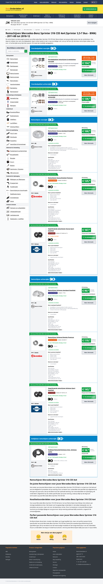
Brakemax (8, 554)
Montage (78, 2)
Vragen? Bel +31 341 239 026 (13, 2)
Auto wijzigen (92, 23)
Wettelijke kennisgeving (59, 575)
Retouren (53, 2)
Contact (86, 2)
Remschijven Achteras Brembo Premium (61, 337)
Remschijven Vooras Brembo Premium (60, 178)
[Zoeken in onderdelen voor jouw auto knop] (25, 51)
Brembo (36, 193)
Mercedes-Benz (28, 29)
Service (72, 2)
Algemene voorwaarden (59, 570)
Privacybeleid (56, 573)
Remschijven (17, 29)
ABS (35, 72)
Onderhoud (32, 557)
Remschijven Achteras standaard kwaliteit (61, 290)
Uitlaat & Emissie (33, 567)
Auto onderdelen (44, 2)
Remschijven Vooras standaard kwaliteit (61, 131)
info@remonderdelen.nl (84, 564)
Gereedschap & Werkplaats (36, 554)
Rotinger (37, 244)
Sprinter (37, 29)
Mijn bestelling (63, 2)
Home (35, 2)
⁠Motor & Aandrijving (34, 559)
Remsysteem (32, 551)
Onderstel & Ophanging (35, 565)
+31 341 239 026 (82, 562)
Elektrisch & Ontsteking (35, 562)
